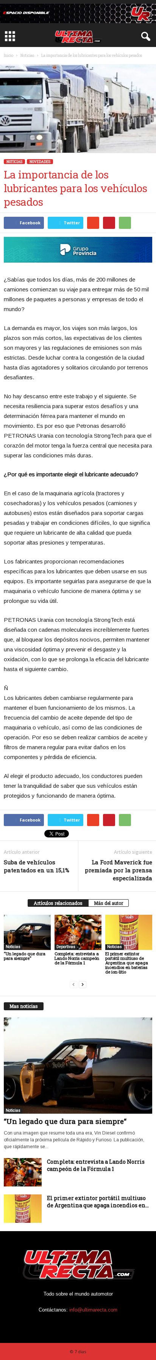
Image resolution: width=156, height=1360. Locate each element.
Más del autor (108, 903)
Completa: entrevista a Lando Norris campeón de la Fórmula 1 (77, 958)
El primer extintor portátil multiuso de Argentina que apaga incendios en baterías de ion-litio (126, 963)
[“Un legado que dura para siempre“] (27, 932)
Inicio (8, 55)
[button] (144, 36)
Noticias (27, 55)
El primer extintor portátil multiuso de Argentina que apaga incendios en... (98, 1201)
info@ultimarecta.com (93, 1310)
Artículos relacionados (58, 903)
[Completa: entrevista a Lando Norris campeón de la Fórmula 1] (78, 932)
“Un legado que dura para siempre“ (24, 956)
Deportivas (65, 947)
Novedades (40, 162)
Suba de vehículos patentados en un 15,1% (36, 866)
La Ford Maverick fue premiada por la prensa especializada (118, 870)
